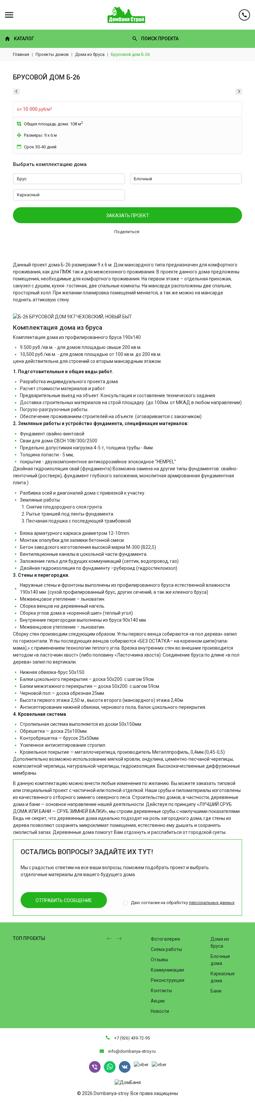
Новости (160, 1011)
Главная (21, 54)
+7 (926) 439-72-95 (131, 1037)
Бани (216, 991)
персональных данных (211, 902)
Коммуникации (167, 970)
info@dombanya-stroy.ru (131, 1051)
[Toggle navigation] (9, 14)
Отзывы (159, 959)
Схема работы (166, 949)
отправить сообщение (64, 900)
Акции (158, 1001)
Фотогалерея (165, 939)
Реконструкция (167, 980)
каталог (24, 38)
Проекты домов (52, 54)
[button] (109, 938)
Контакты (161, 990)
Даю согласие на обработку (182, 902)
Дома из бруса (90, 54)
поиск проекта (160, 38)
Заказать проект (127, 215)
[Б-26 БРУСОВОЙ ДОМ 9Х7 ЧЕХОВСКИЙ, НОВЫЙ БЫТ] (72, 313)
